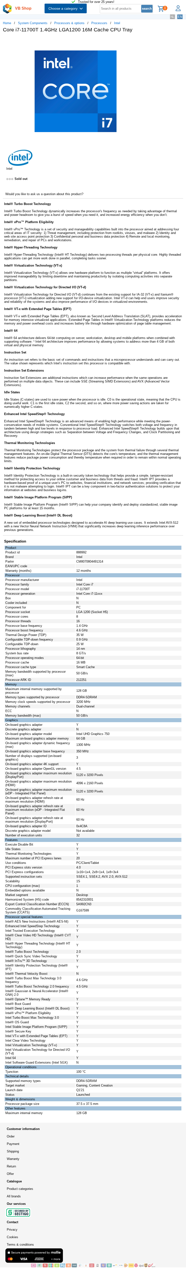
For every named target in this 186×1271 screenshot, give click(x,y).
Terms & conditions (20, 1244)
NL (172, 17)
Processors (99, 23)
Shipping (13, 1151)
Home (7, 23)
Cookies (12, 1237)
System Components (32, 23)
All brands (14, 1196)
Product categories (20, 1189)
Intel (117, 23)
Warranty (13, 1159)
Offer (10, 1174)
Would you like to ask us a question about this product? (44, 194)
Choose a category (63, 8)
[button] (144, 41)
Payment (13, 1144)
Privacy (12, 1229)
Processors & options (69, 23)
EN (180, 17)
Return (11, 1166)
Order (11, 1136)
